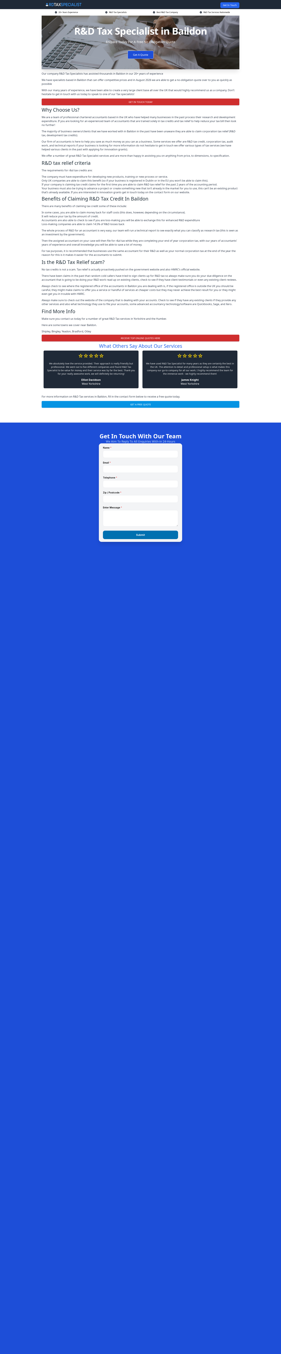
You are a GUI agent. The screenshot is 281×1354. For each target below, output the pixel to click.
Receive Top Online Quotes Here (140, 338)
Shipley (46, 331)
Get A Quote (140, 55)
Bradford (77, 331)
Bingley (56, 331)
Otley (88, 331)
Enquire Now (140, 414)
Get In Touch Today (141, 102)
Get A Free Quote (140, 404)
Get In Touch (230, 5)
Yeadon (66, 331)
